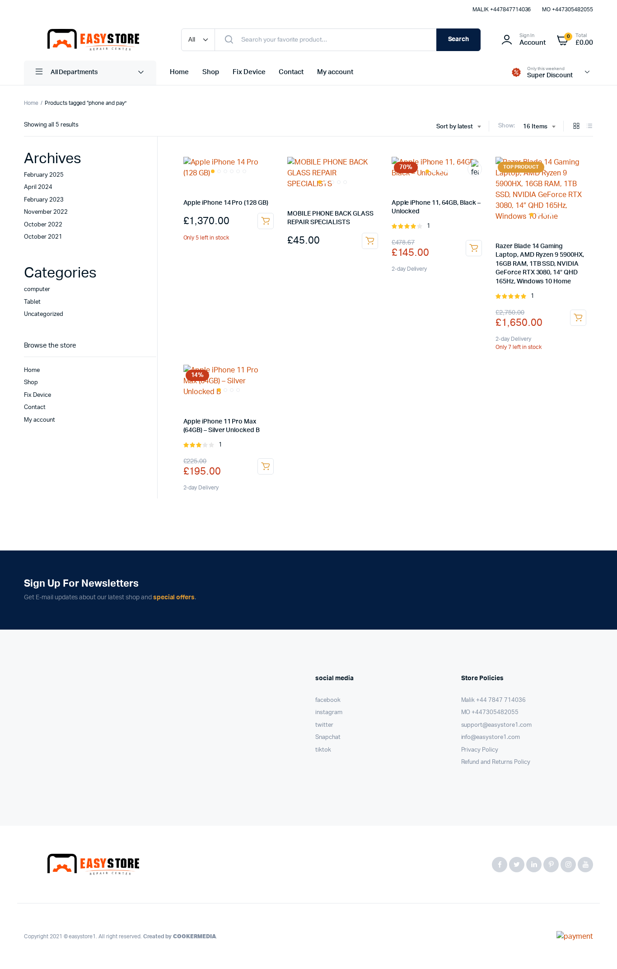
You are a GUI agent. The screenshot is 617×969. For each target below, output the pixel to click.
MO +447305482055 (567, 9)
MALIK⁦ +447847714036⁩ (501, 9)
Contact (291, 72)
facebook (328, 700)
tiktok (323, 750)
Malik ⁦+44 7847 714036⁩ (493, 700)
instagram (328, 712)
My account (335, 72)
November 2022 (46, 212)
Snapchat (328, 737)
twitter (324, 725)
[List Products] (589, 127)
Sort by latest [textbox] (454, 127)
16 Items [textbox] (535, 127)
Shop (210, 72)
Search (458, 39)
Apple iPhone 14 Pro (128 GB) (225, 203)
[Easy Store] (93, 40)
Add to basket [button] (265, 221)
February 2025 (44, 175)
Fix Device (249, 72)
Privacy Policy (480, 750)
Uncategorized (43, 314)
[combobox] (459, 127)
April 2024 (38, 187)
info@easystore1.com (490, 737)
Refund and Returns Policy (495, 762)
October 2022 (43, 225)
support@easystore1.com (496, 725)
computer (37, 289)
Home (179, 72)
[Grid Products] (576, 127)
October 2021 (43, 237)
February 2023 (44, 200)
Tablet (32, 302)
